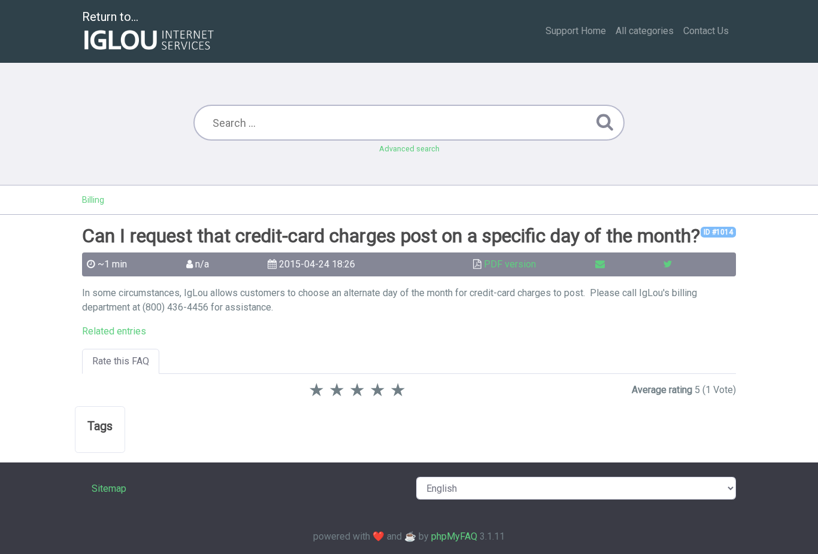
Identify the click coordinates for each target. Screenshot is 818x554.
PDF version (510, 264)
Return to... (110, 17)
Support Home (576, 30)
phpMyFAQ (454, 536)
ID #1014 (718, 232)
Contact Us (706, 30)
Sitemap (109, 488)
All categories (645, 30)
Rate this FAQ (120, 361)
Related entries (114, 331)
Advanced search (409, 148)
